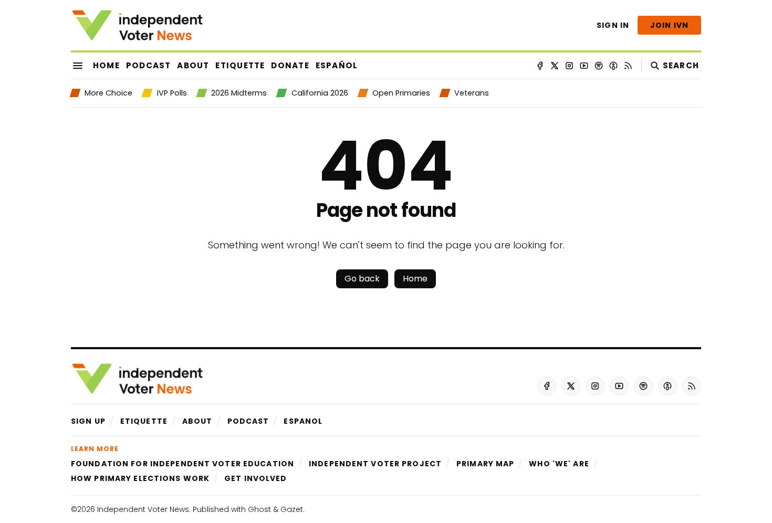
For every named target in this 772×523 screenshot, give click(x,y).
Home (415, 279)
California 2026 (319, 93)
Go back (362, 279)
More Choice (108, 93)
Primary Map (485, 463)
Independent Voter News (143, 509)
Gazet (291, 509)
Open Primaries (401, 93)
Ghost (259, 509)
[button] (88, 421)
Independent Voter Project (375, 463)
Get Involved (255, 478)
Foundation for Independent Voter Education (182, 463)
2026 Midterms (239, 93)
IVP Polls (171, 93)
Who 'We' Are (559, 463)
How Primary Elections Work (140, 478)
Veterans (471, 93)
